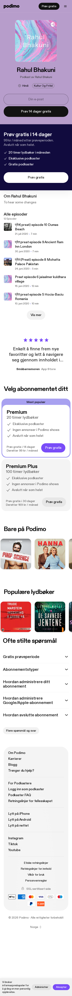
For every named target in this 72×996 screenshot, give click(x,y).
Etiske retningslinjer (36, 863)
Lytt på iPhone (19, 814)
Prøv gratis (49, 6)
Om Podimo (16, 753)
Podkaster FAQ (19, 795)
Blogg (12, 765)
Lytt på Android (19, 820)
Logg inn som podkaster (26, 789)
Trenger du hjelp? (21, 770)
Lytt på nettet (18, 825)
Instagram (15, 838)
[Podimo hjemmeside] (11, 6)
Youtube (14, 850)
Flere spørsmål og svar (21, 731)
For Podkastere (19, 783)
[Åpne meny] (65, 6)
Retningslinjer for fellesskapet (30, 801)
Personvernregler (36, 880)
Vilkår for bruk (36, 875)
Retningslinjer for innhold (36, 869)
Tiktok (13, 844)
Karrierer (14, 759)
